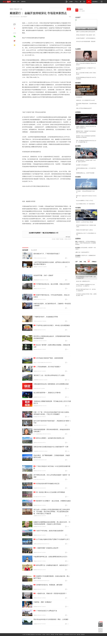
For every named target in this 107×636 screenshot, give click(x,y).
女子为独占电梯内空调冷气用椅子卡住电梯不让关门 (53, 539)
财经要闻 (78, 83)
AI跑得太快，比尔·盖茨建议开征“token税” (85, 100)
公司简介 (44, 634)
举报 (70, 16)
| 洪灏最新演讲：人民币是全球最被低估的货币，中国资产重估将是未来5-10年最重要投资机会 (85, 243)
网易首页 (14, 1)
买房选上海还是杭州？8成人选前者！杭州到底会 (86, 35)
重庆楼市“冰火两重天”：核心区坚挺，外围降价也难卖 (53, 501)
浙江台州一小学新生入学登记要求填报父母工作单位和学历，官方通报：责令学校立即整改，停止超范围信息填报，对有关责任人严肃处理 (51, 511)
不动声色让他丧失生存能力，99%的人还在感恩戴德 (53, 325)
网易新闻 (81, 9)
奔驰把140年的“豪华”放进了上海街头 (84, 230)
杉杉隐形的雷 (79, 97)
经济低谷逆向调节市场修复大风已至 (47, 483)
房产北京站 (68, 236)
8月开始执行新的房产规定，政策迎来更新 (49, 358)
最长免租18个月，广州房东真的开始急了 (46, 253)
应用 (18, 1)
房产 (76, 261)
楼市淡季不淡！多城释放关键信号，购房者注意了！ (53, 565)
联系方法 (48, 634)
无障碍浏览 (23, 1)
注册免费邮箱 (94, 1)
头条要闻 (78, 49)
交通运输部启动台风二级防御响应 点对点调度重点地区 (51, 384)
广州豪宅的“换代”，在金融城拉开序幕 (45, 317)
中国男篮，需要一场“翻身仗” (42, 602)
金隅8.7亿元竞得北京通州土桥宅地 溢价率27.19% (86, 31)
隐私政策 (61, 634)
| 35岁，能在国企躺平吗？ (82, 252)
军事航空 (94, 261)
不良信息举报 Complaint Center (70, 634)
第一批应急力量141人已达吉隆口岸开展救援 (50, 492)
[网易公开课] (71, 1)
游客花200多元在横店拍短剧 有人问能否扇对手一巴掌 (50, 447)
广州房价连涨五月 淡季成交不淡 (46, 611)
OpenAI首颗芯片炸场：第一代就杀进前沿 (85, 203)
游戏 (81, 261)
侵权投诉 (83, 634)
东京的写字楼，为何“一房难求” (43, 275)
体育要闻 (78, 112)
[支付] (81, 1)
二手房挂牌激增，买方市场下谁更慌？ (48, 366)
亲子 (89, 261)
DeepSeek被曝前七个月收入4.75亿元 (84, 200)
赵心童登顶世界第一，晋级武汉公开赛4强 (46, 392)
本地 (85, 261)
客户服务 (56, 634)
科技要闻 (78, 177)
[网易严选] (76, 1)
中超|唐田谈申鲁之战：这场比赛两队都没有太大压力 (50, 556)
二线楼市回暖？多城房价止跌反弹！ (47, 548)
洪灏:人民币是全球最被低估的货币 (84, 108)
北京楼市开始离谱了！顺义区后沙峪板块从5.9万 (43, 233)
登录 (89, 1)
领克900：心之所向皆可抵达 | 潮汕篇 (84, 222)
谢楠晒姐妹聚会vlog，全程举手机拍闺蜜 (85, 173)
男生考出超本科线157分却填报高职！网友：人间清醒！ (51, 619)
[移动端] (67, 1)
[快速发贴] (14, 24)
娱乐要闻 (78, 146)
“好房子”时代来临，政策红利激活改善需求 (49, 530)
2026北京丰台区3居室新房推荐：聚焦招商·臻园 (86, 41)
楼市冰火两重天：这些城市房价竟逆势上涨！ (50, 438)
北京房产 (78, 17)
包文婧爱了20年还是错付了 (82, 165)
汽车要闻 (78, 207)
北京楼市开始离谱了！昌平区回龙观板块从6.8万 (86, 38)
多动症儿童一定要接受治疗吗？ (83, 281)
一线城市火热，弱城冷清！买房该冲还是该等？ (51, 593)
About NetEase (38, 634)
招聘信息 (52, 634)
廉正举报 (78, 634)
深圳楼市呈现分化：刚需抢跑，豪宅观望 (49, 585)
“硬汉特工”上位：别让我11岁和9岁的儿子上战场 (48, 375)
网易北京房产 (17, 9)
